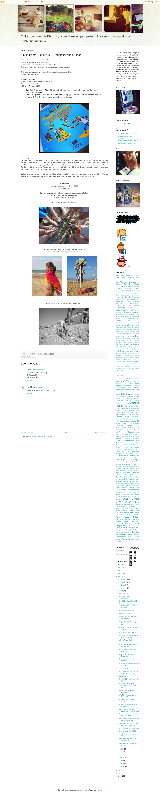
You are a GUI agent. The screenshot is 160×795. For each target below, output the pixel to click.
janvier (122, 766)
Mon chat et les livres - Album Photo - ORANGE (129, 719)
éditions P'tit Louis (128, 368)
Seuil (117, 351)
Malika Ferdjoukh (129, 479)
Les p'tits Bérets (126, 325)
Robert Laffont (124, 347)
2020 (120, 565)
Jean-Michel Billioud (122, 458)
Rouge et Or (132, 347)
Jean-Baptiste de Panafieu (125, 453)
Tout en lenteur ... (125, 668)
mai (121, 755)
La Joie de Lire (127, 312)
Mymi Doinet (135, 494)
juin (121, 752)
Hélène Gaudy (128, 447)
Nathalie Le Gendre (130, 496)
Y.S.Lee (134, 536)
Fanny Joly (126, 428)
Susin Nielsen (134, 526)
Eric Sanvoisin (131, 421)
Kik (28, 387)
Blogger (99, 790)
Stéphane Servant (128, 523)
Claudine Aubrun (125, 408)
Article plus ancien (101, 433)
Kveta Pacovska (129, 468)
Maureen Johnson (128, 487)
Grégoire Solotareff (123, 438)
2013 (120, 770)
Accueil (64, 433)
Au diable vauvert (128, 280)
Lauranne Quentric (126, 470)
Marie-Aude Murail (127, 483)
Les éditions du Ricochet (131, 327)
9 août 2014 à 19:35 (39, 387)
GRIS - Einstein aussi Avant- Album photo (128, 645)
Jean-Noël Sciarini (134, 458)
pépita (29, 370)
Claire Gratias (129, 406)
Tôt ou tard (135, 353)
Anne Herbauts (128, 383)
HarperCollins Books (124, 301)
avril (121, 758)
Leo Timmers (123, 472)
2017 (120, 568)
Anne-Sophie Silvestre (124, 388)
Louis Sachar (128, 474)
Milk (135, 492)
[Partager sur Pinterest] (53, 354)
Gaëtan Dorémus (126, 434)
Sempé (118, 521)
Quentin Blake (127, 510)
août (121, 591)
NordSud (123, 338)
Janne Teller (135, 451)
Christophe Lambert (123, 400)
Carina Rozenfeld (127, 394)
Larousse (136, 312)
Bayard (127, 284)
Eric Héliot (123, 421)
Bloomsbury (119, 288)
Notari (128, 338)
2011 (120, 776)
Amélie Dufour (131, 381)
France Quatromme (128, 430)
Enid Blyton (132, 419)
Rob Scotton (134, 513)
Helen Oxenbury (129, 443)
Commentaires (123, 555)
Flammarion (134, 295)
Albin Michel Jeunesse (125, 278)
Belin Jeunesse (128, 286)
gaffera (86, 790)
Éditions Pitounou (133, 359)
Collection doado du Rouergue (126, 655)
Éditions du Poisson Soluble (127, 362)
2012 (120, 773)
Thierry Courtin (133, 528)
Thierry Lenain (130, 530)
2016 (120, 571)
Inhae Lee (134, 449)
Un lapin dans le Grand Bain (129, 728)
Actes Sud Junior (123, 276)
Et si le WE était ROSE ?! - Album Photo (128, 739)
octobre (122, 585)
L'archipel (136, 308)
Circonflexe (129, 290)
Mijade (124, 336)
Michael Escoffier (127, 490)
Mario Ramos (125, 485)
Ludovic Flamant (129, 477)
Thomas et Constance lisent (127, 143)
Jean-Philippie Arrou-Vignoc (127, 460)
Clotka (133, 408)
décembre (123, 579)
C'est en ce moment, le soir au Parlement (128, 705)
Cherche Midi (120, 290)
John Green (124, 466)
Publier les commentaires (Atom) (41, 436)
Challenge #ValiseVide (127, 610)
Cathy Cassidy (125, 396)
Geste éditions (120, 299)
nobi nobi (126, 357)
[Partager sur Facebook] (51, 354)
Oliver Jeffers (131, 499)
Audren (118, 392)
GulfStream (129, 299)
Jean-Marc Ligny (134, 455)
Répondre (30, 380)
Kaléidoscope (120, 308)
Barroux (124, 392)
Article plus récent (27, 433)
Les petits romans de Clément (128, 141)
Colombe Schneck (128, 410)
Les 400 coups (130, 321)
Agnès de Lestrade (122, 379)
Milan (128, 336)
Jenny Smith (131, 462)
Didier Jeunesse (122, 295)
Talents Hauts (129, 351)
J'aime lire (121, 306)
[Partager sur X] (48, 354)
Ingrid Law (127, 449)
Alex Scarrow (120, 381)
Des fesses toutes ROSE (127, 731)
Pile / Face (122, 676)
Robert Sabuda (121, 515)
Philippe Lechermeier (128, 506)
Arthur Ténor (136, 389)
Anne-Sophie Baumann (131, 385)
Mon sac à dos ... (125, 593)
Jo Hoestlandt (126, 464)
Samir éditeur (127, 349)
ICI (130, 123)
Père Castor (119, 344)
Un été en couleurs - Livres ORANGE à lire (128, 715)
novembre (123, 582)
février (122, 764)
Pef (135, 504)
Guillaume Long (128, 441)
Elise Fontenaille (132, 417)
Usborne (119, 355)
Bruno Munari (132, 392)
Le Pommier (30, 357)
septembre (123, 588)
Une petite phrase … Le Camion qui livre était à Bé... (128, 623)
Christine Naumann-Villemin (127, 398)
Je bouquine (134, 305)
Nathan (135, 336)
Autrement (123, 282)
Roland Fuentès (133, 515)
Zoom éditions (134, 355)
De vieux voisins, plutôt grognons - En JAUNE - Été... (128, 685)
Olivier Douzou (124, 501)
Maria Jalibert (129, 481)
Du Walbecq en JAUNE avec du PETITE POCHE (129, 672)
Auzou (130, 282)
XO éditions (126, 355)
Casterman (135, 288)
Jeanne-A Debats (121, 462)
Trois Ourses (127, 353)
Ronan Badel (122, 517)
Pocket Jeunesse (133, 342)
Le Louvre (119, 316)
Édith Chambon (134, 357)
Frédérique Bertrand (127, 432)
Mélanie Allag (120, 496)
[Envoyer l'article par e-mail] (39, 354)
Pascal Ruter (128, 504)
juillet (122, 749)
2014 (120, 576)
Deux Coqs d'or (135, 293)
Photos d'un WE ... (125, 613)
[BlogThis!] (46, 354)
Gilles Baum (135, 436)
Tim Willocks (127, 532)
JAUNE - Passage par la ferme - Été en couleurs (128, 696)
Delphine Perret (127, 415)
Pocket (124, 342)
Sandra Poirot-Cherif (132, 519)
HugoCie (131, 303)
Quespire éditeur (129, 344)
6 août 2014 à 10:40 (38, 370)
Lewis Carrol (131, 472)
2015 (120, 574)
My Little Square (125, 494)
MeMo (124, 333)
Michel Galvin (128, 492)
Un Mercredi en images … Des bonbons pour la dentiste (128, 605)
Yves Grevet (128, 539)
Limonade (118, 329)
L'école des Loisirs (123, 310)
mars (121, 761)
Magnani (136, 329)
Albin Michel (136, 275)
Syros (122, 351)
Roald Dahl (125, 512)
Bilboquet (136, 286)
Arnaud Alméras (126, 389)
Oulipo (122, 504)
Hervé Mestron (125, 445)
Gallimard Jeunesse (130, 297)
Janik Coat (126, 451)
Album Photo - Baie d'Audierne (125, 641)
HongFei (125, 303)
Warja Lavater (126, 536)
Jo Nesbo (134, 464)
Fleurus (118, 297)
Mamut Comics (120, 331)
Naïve (117, 338)
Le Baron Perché (134, 314)
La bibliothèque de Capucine (127, 134)
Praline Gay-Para (126, 508)
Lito (123, 329)
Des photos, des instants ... (128, 632)
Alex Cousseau (134, 379)
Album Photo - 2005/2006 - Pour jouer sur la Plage (128, 724)
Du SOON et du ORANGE (128, 601)
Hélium (136, 303)
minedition (119, 357)
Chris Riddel (135, 396)
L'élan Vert (134, 310)
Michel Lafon (131, 333)
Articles (121, 551)
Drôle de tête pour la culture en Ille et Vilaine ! (128, 636)
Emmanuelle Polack (122, 419)
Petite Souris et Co (129, 340)
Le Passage (125, 316)
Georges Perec (125, 436)
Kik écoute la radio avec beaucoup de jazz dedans (129, 710)
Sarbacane (135, 349)
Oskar (134, 338)
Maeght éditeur (129, 329)
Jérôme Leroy (132, 466)
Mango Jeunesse (130, 331)
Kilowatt (129, 308)
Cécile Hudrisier (127, 412)
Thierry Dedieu (120, 530)
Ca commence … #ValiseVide (125, 597)
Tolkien (130, 534)
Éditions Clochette (121, 359)
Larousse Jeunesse (122, 314)
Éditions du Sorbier (123, 364)
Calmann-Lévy (127, 288)
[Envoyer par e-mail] (43, 354)
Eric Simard (128, 423)
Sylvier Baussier (121, 528)
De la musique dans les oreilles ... (127, 700)
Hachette (136, 299)
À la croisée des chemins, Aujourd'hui (128, 617)
